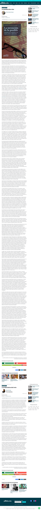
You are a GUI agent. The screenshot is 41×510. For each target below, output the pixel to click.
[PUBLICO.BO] (4, 3)
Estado (36, 28)
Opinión (3, 7)
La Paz (31, 29)
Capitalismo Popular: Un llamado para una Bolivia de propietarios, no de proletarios (14, 380)
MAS (33, 29)
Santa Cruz (33, 31)
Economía (34, 28)
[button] (39, 508)
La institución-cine (7, 17)
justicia (29, 29)
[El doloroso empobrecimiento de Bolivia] (30, 23)
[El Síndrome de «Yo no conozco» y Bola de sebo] (30, 11)
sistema (36, 31)
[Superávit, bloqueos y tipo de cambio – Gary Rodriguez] (30, 19)
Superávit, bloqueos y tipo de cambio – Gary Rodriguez (35, 19)
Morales (35, 29)
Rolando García (20, 88)
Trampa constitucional (22, 379)
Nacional (37, 29)
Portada (33, 30)
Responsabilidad (30, 31)
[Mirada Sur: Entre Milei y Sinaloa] (30, 8)
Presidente (36, 30)
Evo (38, 28)
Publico (38, 30)
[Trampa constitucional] (23, 376)
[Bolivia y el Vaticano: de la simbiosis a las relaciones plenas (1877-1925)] (30, 15)
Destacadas (14, 367)
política (30, 30)
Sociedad (6, 7)
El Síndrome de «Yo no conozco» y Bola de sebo (35, 11)
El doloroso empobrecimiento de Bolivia (35, 23)
